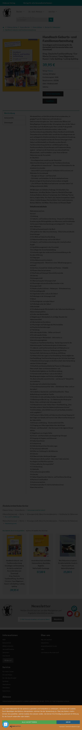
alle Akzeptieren (29, 722)
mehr (68, 722)
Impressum (62, 726)
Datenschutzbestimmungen (73, 726)
